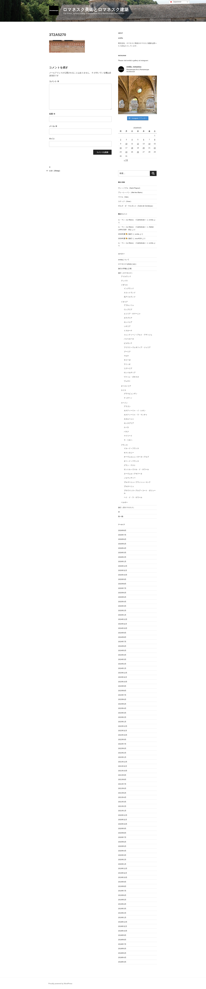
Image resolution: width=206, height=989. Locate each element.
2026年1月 (122, 561)
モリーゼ (127, 360)
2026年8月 (122, 530)
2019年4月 (122, 904)
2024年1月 (122, 668)
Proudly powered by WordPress (60, 983)
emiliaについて (123, 260)
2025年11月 (122, 570)
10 (126, 144)
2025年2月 (122, 610)
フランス (124, 445)
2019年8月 (122, 886)
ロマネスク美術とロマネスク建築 (96, 9)
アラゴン (127, 406)
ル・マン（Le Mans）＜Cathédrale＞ (132, 220)
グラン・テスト (130, 465)
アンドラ (124, 281)
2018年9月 (122, 935)
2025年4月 (122, 602)
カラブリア (128, 318)
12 (138, 144)
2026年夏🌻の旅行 (125, 234)
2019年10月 (122, 877)
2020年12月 (122, 815)
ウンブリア (128, 309)
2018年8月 (122, 940)
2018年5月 (122, 953)
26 (138, 152)
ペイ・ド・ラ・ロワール (133, 497)
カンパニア (128, 322)
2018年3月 (122, 962)
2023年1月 (122, 722)
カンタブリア (129, 423)
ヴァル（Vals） (124, 197)
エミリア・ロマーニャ (132, 314)
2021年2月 (122, 806)
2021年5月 (122, 793)
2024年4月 (122, 655)
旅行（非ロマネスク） (126, 507)
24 (126, 152)
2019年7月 (122, 891)
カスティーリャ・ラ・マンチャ (135, 415)
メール (53, 126)
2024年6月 (122, 646)
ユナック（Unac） (125, 201)
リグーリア (128, 368)
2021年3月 (122, 802)
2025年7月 (122, 588)
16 (121, 148)
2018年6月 (122, 948)
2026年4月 (122, 548)
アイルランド (126, 276)
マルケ (126, 356)
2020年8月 (122, 833)
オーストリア (126, 386)
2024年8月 (122, 637)
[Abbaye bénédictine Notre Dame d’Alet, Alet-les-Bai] (137, 95)
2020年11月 (122, 820)
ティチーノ (128, 398)
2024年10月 (122, 628)
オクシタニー (129, 453)
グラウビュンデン (130, 394)
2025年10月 (122, 575)
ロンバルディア (130, 372)
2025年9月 (122, 579)
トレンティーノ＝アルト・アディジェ (138, 335)
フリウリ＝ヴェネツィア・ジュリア (137, 347)
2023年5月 (122, 704)
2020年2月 (122, 859)
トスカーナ (128, 330)
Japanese (177, 2)
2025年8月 (122, 584)
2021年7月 (122, 784)
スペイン (124, 403)
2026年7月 (122, 535)
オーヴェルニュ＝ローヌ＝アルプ (136, 457)
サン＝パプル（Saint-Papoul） (129, 188)
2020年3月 (122, 855)
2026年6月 (122, 539)
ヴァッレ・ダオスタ (131, 377)
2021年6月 (122, 788)
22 (155, 148)
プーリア (127, 352)
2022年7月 (122, 744)
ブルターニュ (129, 486)
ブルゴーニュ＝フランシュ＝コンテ (137, 482)
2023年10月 (122, 682)
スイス (123, 390)
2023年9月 (122, 686)
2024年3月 (122, 659)
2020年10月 (122, 824)
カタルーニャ (129, 419)
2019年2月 (122, 913)
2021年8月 (122, 779)
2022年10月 (122, 735)
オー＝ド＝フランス (131, 461)
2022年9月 (122, 739)
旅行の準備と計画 (124, 269)
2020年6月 (122, 842)
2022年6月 (122, 748)
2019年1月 (122, 917)
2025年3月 (122, 606)
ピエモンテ (128, 343)
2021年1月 (122, 811)
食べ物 (120, 516)
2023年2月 (122, 717)
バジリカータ (129, 339)
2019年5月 (122, 900)
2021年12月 (122, 762)
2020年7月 (122, 837)
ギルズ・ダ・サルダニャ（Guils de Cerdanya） (136, 206)
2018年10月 (122, 931)
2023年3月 (122, 713)
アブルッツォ (129, 305)
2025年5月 (122, 597)
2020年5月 (122, 846)
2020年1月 (122, 864)
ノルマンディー (130, 478)
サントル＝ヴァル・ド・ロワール (136, 469)
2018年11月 (122, 926)
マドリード (128, 436)
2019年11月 (122, 873)
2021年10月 (122, 771)
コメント (54, 81)
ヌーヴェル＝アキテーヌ (133, 474)
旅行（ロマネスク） (125, 273)
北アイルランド (130, 297)
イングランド (129, 288)
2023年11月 (122, 677)
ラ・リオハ (128, 440)
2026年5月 (122, 544)
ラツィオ (127, 364)
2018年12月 (122, 922)
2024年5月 (122, 650)
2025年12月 (122, 566)
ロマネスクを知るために (127, 264)
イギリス (124, 285)
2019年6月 (122, 895)
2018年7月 (122, 944)
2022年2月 (122, 753)
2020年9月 (122, 828)
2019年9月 (122, 882)
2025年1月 (122, 615)
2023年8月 (122, 691)
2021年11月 (122, 766)
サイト (52, 139)
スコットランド (130, 293)
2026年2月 (122, 557)
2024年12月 (122, 619)
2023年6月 (122, 699)
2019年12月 (122, 868)
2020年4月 (122, 851)
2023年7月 (122, 695)
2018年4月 (122, 957)
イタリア (124, 302)
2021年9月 (122, 775)
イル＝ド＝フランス (131, 448)
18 (132, 148)
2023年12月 (122, 673)
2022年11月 (122, 731)
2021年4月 (122, 797)
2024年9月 (122, 633)
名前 (52, 114)
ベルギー (124, 502)
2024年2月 (122, 664)
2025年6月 (122, 593)
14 (149, 144)
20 (144, 148)
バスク (126, 432)
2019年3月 (122, 909)
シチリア (127, 326)
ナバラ (126, 427)
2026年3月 (122, 553)
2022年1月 (122, 757)
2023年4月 (122, 708)
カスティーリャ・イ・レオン (135, 410)
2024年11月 (122, 624)
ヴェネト (127, 381)
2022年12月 (122, 726)
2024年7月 (122, 642)
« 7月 (126, 160)
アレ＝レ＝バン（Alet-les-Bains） (131, 192)
